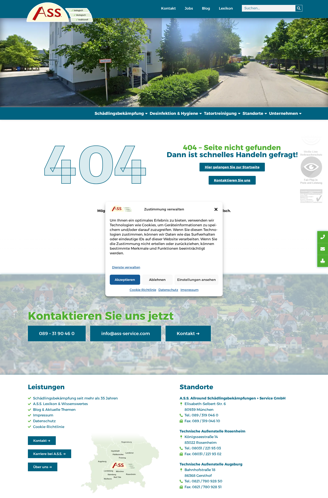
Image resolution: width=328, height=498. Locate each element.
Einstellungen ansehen (196, 280)
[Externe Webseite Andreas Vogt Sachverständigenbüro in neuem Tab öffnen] (322, 261)
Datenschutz (168, 290)
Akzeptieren (125, 280)
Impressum (190, 290)
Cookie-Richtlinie (143, 290)
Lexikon (226, 8)
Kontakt (168, 8)
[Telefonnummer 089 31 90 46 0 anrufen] (322, 237)
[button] (216, 209)
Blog (206, 8)
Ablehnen (157, 280)
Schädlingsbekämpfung (119, 113)
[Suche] (298, 8)
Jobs (189, 8)
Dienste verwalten (126, 267)
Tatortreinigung (220, 113)
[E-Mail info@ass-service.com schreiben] (322, 249)
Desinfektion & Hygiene (174, 113)
